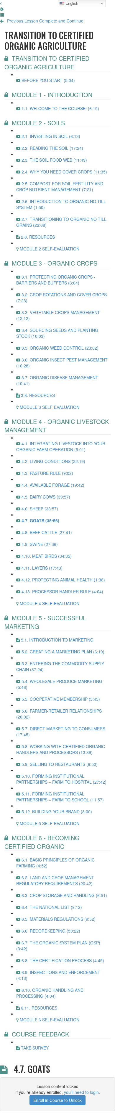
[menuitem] (2, 9)
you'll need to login (81, 1092)
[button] (0, 3)
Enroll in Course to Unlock (57, 1100)
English (71, 3)
